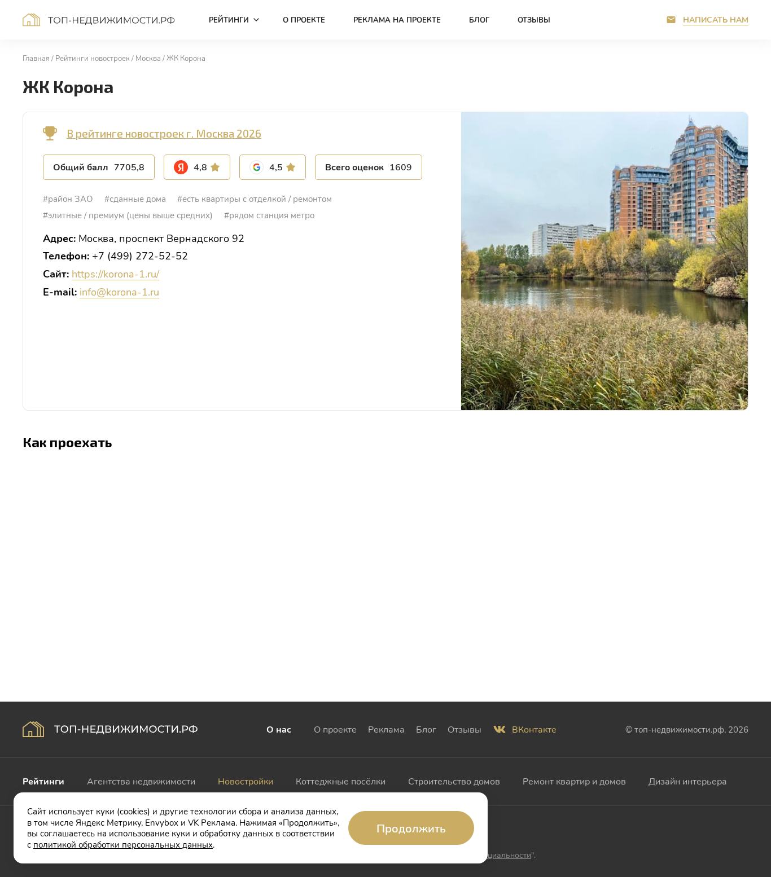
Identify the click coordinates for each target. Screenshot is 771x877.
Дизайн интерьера (688, 780)
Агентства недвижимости (141, 780)
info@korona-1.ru (119, 291)
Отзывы (464, 729)
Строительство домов (454, 780)
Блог (426, 729)
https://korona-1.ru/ (115, 273)
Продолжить (411, 828)
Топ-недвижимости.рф (99, 19)
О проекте (335, 729)
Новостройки (245, 780)
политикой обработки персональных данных (123, 844)
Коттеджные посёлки (341, 780)
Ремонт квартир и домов (574, 780)
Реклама (386, 729)
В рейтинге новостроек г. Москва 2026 (164, 133)
